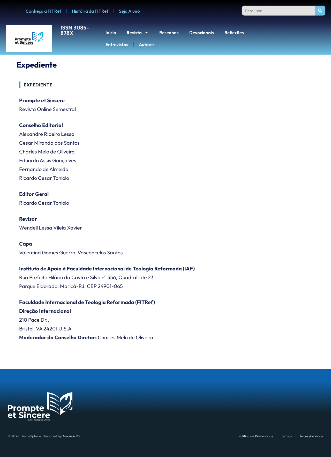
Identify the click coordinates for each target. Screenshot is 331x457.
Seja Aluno (129, 11)
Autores (147, 44)
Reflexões (234, 32)
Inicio (111, 32)
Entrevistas (117, 44)
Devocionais (201, 32)
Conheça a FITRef (43, 11)
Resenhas (169, 32)
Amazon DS (71, 436)
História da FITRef (90, 11)
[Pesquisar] (320, 11)
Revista (134, 32)
